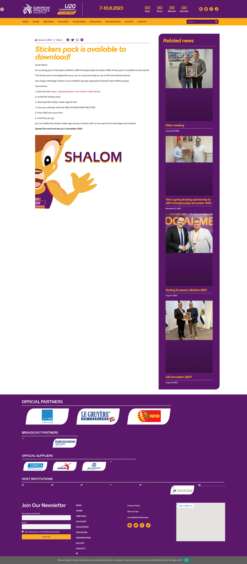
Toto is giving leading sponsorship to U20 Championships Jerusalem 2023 (188, 201)
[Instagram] (211, 9)
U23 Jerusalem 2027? (179, 377)
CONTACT (142, 21)
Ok (186, 560)
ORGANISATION (113, 21)
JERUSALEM (95, 21)
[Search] (216, 22)
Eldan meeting (175, 125)
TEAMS (35, 21)
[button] (68, 40)
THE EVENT (63, 21)
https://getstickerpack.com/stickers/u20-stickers (75, 91)
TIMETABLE (48, 21)
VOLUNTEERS (79, 21)
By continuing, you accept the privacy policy (42, 532)
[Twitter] (206, 9)
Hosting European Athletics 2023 (186, 290)
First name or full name (31, 513)
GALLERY (129, 21)
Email (24, 523)
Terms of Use (133, 511)
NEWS (26, 21)
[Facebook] (201, 9)
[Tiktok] (216, 9)
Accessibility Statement (137, 517)
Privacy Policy (133, 505)
